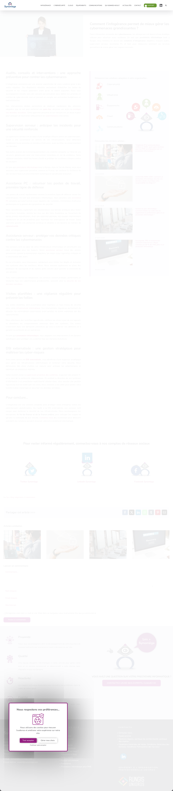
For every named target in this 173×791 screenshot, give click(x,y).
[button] (166, 5)
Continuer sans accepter (38, 745)
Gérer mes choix (48, 740)
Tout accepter (28, 740)
